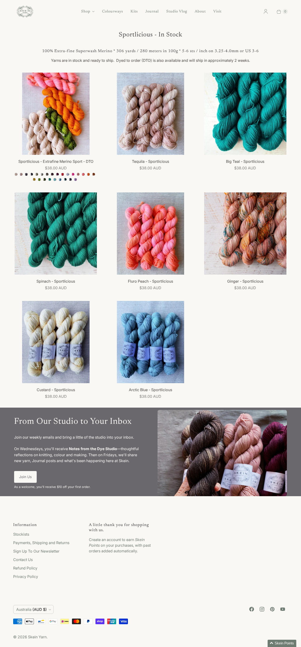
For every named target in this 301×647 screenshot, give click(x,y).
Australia (31, 609)
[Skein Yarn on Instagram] (262, 609)
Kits (134, 11)
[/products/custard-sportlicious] (55, 342)
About (200, 11)
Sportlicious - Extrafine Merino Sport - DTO (55, 161)
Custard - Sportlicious (56, 389)
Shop (85, 11)
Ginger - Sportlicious (245, 281)
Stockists (21, 534)
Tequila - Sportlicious (150, 161)
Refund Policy (25, 568)
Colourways (112, 11)
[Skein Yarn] (25, 11)
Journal (152, 11)
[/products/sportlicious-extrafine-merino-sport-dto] (55, 114)
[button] (282, 643)
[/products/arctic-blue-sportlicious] (150, 342)
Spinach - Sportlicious (55, 281)
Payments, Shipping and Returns (41, 542)
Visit (217, 11)
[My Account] (265, 11)
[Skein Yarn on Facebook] (251, 609)
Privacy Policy (25, 576)
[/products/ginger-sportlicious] (245, 233)
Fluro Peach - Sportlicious (150, 281)
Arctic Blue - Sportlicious (150, 389)
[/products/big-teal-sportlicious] (245, 114)
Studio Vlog (176, 11)
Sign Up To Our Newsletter (36, 551)
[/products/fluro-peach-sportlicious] (150, 233)
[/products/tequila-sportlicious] (150, 114)
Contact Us (23, 559)
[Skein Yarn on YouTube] (282, 609)
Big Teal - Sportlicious (245, 161)
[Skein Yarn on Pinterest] (272, 609)
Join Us (25, 477)
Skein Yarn (37, 637)
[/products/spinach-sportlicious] (56, 233)
